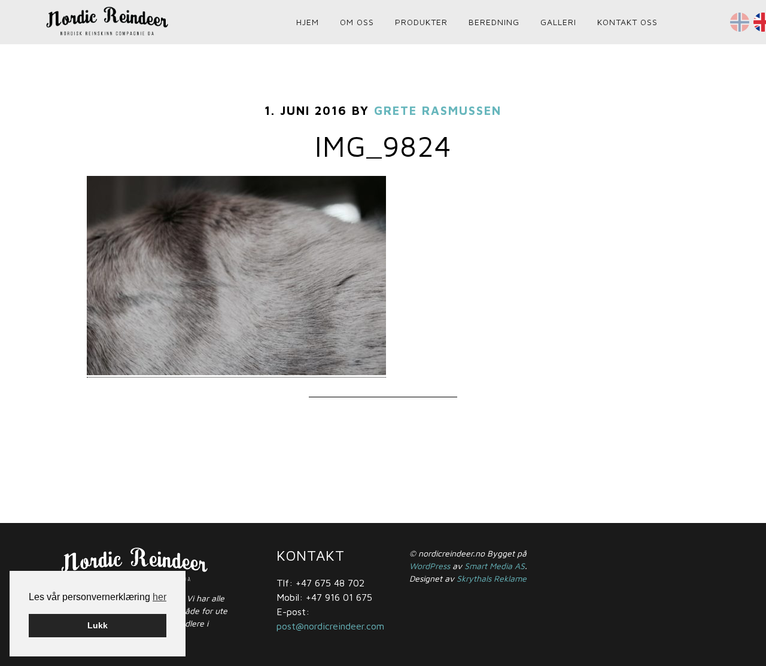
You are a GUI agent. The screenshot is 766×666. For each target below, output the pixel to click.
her (159, 597)
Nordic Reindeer (149, 21)
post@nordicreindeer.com (330, 626)
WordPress (429, 566)
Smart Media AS (494, 566)
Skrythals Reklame (492, 578)
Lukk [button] (97, 625)
